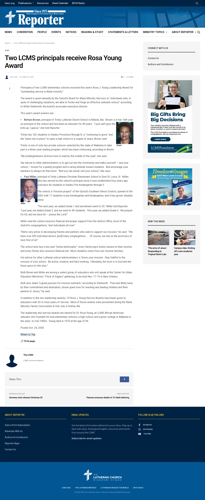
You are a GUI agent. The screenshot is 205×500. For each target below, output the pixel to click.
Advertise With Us (14, 431)
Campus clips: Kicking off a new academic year (184, 251)
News (8, 32)
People (42, 32)
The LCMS (14, 77)
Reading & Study (92, 32)
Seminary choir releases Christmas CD (25, 397)
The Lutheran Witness (85, 488)
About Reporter (182, 32)
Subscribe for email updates (87, 438)
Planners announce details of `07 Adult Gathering (107, 397)
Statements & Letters (123, 32)
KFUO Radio (78, 3)
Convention (25, 32)
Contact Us (153, 58)
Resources (43, 3)
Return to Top (27, 334)
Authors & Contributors (16, 437)
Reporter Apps (12, 443)
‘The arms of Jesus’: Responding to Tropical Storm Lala (157, 251)
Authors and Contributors (160, 64)
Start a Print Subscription (17, 425)
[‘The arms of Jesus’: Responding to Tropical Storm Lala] (158, 237)
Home (7, 43)
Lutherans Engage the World (115, 488)
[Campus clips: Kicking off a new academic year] (184, 237)
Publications (25, 3)
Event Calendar (60, 3)
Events (56, 32)
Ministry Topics (153, 32)
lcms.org (10, 3)
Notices (71, 32)
